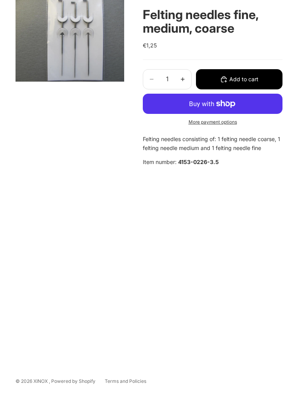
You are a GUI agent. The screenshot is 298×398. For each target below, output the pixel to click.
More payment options (213, 122)
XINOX (41, 381)
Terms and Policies (125, 381)
